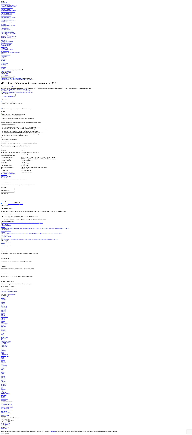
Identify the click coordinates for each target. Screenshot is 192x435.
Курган (2, 333)
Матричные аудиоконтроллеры (8, 36)
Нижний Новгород (5, 342)
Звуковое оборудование (7, 34)
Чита (2, 387)
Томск (2, 373)
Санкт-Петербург (11, 294)
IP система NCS (5, 28)
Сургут (2, 368)
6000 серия (3, 24)
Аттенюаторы (4, 48)
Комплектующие (5, 415)
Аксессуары (4, 47)
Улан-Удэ (3, 377)
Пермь (2, 353)
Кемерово (3, 326)
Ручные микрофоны (6, 44)
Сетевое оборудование (6, 26)
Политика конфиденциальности (9, 291)
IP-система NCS (5, 408)
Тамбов (2, 369)
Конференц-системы (6, 37)
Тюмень (3, 376)
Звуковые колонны (5, 9)
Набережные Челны (6, 341)
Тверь (2, 370)
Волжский (3, 311)
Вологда (3, 313)
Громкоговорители (5, 4)
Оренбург (3, 350)
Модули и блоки (5, 51)
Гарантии (3, 61)
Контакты (3, 67)
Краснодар (3, 330)
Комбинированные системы (8, 25)
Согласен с (12, 204)
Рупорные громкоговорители (8, 10)
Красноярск (4, 331)
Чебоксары (3, 383)
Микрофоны (4, 40)
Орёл (2, 349)
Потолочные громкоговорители (9, 5)
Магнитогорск (4, 337)
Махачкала (3, 338)
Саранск (3, 360)
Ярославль (3, 389)
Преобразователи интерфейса (8, 33)
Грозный (3, 315)
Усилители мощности (6, 14)
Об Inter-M (3, 57)
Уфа (2, 380)
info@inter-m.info (5, 75)
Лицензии (3, 64)
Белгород (3, 303)
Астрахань (3, 300)
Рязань (2, 357)
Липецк (3, 335)
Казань (2, 322)
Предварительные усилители (8, 20)
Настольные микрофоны (7, 41)
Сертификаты (4, 63)
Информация (4, 56)
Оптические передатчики (7, 32)
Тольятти (3, 372)
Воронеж (3, 314)
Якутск (2, 388)
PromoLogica (4, 428)
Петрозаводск (4, 354)
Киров (2, 327)
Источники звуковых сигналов (8, 39)
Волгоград (3, 310)
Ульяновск (3, 378)
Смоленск (3, 362)
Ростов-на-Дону (5, 356)
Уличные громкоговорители (8, 12)
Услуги (2, 53)
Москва (2, 298)
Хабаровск (3, 381)
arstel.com (53, 431)
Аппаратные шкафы (6, 45)
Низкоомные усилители (7, 18)
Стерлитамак (4, 366)
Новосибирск (4, 346)
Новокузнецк (4, 345)
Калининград (4, 323)
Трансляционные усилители (8, 17)
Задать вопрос (4, 205)
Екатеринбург (4, 317)
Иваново (3, 318)
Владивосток (4, 306)
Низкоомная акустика (6, 13)
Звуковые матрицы (5, 412)
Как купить (3, 59)
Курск (2, 334)
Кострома (3, 329)
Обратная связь (4, 65)
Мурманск (3, 339)
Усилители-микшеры (6, 16)
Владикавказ (4, 307)
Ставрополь (4, 365)
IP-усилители (4, 21)
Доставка (3, 60)
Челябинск (3, 384)
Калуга (2, 325)
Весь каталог (4, 2)
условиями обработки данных (15, 204)
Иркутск (3, 321)
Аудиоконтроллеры (5, 29)
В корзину (3, 96)
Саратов (3, 361)
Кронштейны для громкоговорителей (10, 52)
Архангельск (4, 299)
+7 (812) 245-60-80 (5, 423)
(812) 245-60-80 (4, 74)
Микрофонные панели (6, 43)
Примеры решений (5, 55)
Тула (2, 374)
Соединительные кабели (7, 49)
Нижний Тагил (4, 344)
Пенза (2, 352)
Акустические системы (7, 8)
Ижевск (3, 319)
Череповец (3, 385)
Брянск (2, 304)
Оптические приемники (7, 30)
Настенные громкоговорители (8, 6)
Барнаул (3, 302)
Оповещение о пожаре (6, 405)
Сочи (2, 364)
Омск (2, 348)
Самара (2, 358)
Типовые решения (5, 393)
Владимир (3, 309)
